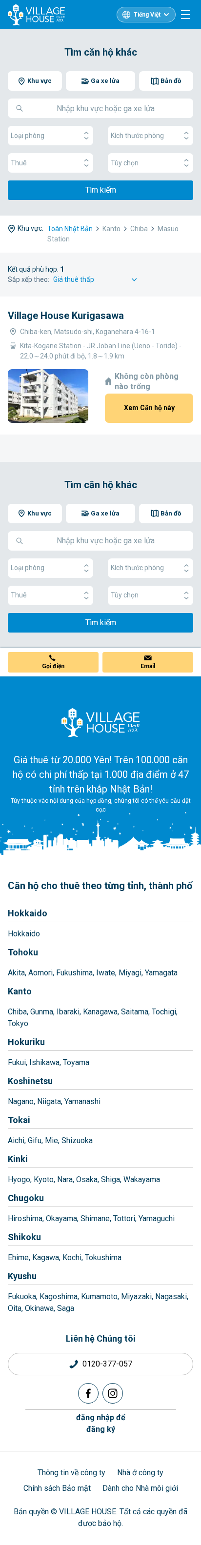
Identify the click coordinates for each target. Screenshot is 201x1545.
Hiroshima (25, 1218)
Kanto (20, 991)
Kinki (18, 1159)
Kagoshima (59, 1296)
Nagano (21, 1101)
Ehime (18, 1257)
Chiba (17, 1011)
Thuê (19, 163)
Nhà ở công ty (140, 1472)
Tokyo (18, 1023)
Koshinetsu (30, 1081)
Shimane (95, 1218)
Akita (16, 972)
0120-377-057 (107, 1363)
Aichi (16, 1140)
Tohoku (23, 952)
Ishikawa (44, 1062)
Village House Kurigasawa (66, 315)
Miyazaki (136, 1296)
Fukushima (74, 972)
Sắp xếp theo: (28, 279)
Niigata (49, 1101)
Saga (65, 1308)
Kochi (71, 1257)
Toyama (76, 1062)
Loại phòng (27, 135)
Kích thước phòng (137, 135)
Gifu (34, 1140)
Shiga (110, 1179)
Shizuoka (77, 1140)
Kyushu (22, 1276)
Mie (51, 1140)
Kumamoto (99, 1296)
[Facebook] (88, 1393)
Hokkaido (27, 913)
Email (148, 666)
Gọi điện (53, 666)
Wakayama (141, 1179)
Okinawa (39, 1308)
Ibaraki (68, 1011)
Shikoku (24, 1237)
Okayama (61, 1218)
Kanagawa (100, 1011)
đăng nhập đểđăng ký (100, 1423)
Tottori (124, 1218)
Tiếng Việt (147, 14)
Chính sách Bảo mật (57, 1488)
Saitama (134, 1011)
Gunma (41, 1011)
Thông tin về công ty (71, 1472)
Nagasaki (171, 1296)
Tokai (19, 1120)
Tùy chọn (125, 163)
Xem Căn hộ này (149, 408)
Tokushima (103, 1257)
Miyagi (130, 972)
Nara (65, 1179)
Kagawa (45, 1257)
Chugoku (26, 1198)
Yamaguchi (157, 1218)
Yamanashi (82, 1101)
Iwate (105, 972)
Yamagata (161, 972)
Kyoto (44, 1179)
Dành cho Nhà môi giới (140, 1488)
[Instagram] (112, 1393)
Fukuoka (22, 1296)
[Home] (100, 722)
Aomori (40, 972)
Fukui (17, 1062)
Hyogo (19, 1179)
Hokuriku (26, 1042)
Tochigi (164, 1011)
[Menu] (185, 14)
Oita (14, 1308)
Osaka (87, 1179)
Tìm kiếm (100, 190)
